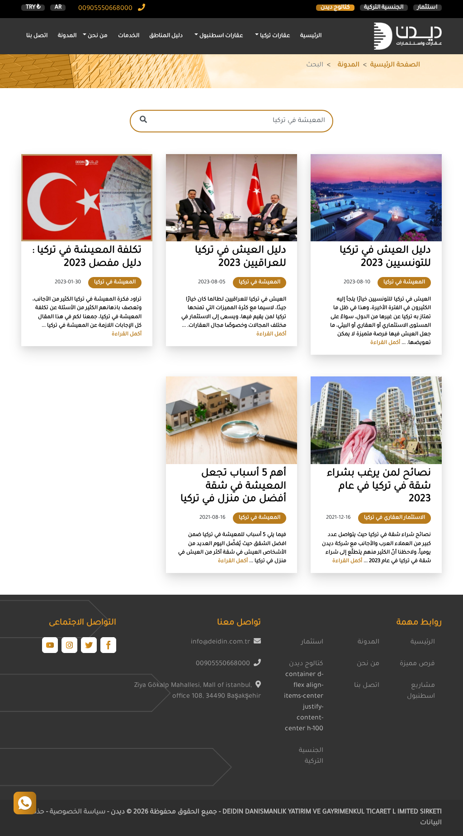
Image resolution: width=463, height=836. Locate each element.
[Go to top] (25, 803)
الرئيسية (310, 36)
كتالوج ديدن (335, 8)
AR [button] (58, 8)
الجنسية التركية (383, 8)
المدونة (67, 36)
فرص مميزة (417, 664)
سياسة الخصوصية (76, 812)
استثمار (427, 8)
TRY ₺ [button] (33, 8)
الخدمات (128, 36)
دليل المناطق (166, 36)
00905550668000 (106, 9)
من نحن (368, 664)
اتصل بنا (36, 36)
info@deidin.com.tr (220, 642)
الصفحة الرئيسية (395, 65)
